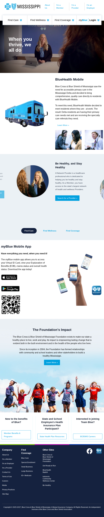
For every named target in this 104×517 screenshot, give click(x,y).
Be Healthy (47, 485)
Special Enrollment (28, 462)
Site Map (5, 494)
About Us (47, 6)
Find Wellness (40, 20)
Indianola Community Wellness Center (49, 479)
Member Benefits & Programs (12, 435)
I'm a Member (60, 6)
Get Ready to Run (49, 466)
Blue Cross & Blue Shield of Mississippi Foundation (48, 458)
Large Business (27, 471)
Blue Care (25, 458)
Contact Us (6, 472)
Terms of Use (7, 477)
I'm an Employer (91, 6)
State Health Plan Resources (52, 436)
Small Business (27, 467)
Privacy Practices (8, 490)
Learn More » (63, 125)
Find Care (15, 20)
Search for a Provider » (67, 198)
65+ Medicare (26, 475)
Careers (5, 481)
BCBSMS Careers (87, 436)
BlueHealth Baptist (47, 471)
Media (4, 485)
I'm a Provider (75, 6)
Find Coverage (65, 20)
